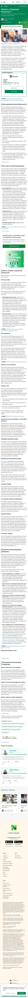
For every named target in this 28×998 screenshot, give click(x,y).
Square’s (3, 670)
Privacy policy (6, 888)
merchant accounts (6, 443)
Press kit (5, 874)
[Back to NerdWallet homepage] (2, 6)
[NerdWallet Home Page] (5, 2)
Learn (6, 6)
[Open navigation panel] (1, 2)
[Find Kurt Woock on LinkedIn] (12, 752)
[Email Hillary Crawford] (10, 771)
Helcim (19, 685)
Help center (17, 855)
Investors (5, 876)
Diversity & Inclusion (8, 863)
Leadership (5, 857)
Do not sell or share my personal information (7, 897)
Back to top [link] (6, 162)
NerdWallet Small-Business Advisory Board (12, 726)
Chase (2, 444)
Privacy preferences (7, 893)
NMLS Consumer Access (7, 916)
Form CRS (18, 947)
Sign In (18, 2)
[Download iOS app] (9, 842)
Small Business (5, 732)
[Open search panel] (13, 2)
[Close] (25, 985)
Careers (4, 859)
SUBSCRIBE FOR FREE (14, 246)
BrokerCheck (14, 950)
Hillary (13, 769)
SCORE (17, 640)
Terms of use (6, 883)
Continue (21, 993)
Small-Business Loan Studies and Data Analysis (13, 723)
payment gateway (8, 122)
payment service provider (7, 463)
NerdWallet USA (15, 980)
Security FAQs (18, 857)
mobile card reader (6, 339)
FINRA (17, 945)
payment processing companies (9, 61)
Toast (20, 463)
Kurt (12, 750)
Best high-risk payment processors (15, 416)
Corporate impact (7, 861)
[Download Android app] (18, 842)
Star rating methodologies (6, 868)
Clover (15, 373)
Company (5, 855)
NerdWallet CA (15, 983)
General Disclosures (18, 949)
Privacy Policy (10, 948)
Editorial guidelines (7, 865)
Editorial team (6, 870)
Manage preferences (10, 993)
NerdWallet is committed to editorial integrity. (12, 43)
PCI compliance (21, 287)
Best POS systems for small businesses (16, 361)
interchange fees (6, 192)
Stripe (15, 703)
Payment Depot (16, 446)
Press (4, 872)
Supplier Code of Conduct (7, 885)
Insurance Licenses (12, 924)
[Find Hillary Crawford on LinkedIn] (12, 771)
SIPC (20, 945)
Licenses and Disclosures (18, 916)
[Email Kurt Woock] (10, 752)
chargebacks (12, 402)
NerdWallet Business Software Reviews (11, 729)
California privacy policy (7, 891)
